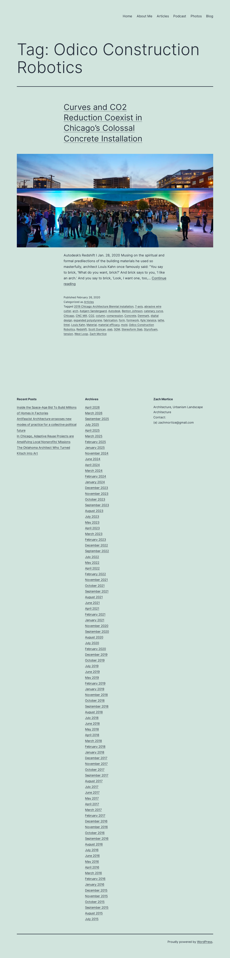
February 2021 (95, 614)
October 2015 (95, 902)
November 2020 (96, 626)
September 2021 (96, 591)
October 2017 (94, 769)
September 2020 (97, 631)
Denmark (143, 315)
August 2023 (94, 511)
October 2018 (95, 700)
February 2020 (95, 649)
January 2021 (94, 620)
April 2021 (92, 608)
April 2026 (92, 407)
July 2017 (91, 786)
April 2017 (92, 804)
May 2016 (92, 861)
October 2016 (95, 833)
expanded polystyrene (88, 320)
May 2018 (92, 729)
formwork (132, 320)
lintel (67, 324)
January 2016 (94, 884)
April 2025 (92, 430)
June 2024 (92, 459)
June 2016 (92, 855)
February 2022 (95, 574)
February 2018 (95, 746)
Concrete (130, 315)
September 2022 (97, 551)
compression (115, 315)
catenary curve (153, 311)
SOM (117, 329)
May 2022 (92, 562)
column (100, 315)
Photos (196, 16)
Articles (163, 16)
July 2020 (92, 643)
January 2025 (95, 447)
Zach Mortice (98, 333)
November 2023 (96, 493)
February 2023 (95, 539)
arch (75, 311)
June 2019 (92, 671)
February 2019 (95, 683)
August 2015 (94, 913)
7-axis (139, 306)
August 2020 (94, 637)
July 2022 (92, 557)
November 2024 (96, 453)
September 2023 (97, 505)
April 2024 (92, 465)
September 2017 (96, 775)
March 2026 (93, 413)
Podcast (179, 16)
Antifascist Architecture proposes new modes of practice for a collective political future (46, 424)
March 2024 (94, 470)
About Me (144, 16)
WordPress (204, 942)
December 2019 (96, 654)
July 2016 (91, 850)
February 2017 (95, 815)
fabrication (110, 320)
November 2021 (96, 579)
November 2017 (96, 763)
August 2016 (94, 844)
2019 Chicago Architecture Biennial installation (104, 306)
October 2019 (95, 660)
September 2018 (96, 706)
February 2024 (95, 476)
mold (124, 324)
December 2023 (96, 488)
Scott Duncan (97, 329)
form (122, 320)
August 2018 (94, 712)
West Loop (81, 333)
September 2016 (96, 838)
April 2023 (92, 528)
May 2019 (92, 677)
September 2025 (97, 419)
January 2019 (94, 689)
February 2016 (95, 878)
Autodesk (114, 311)
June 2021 (92, 603)
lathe (161, 320)
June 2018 (92, 723)
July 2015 (91, 919)
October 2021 (95, 585)
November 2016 (96, 827)
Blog (209, 16)
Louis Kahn (78, 324)
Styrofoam (150, 329)
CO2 (91, 315)
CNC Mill (81, 315)
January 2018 (94, 752)
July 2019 (91, 666)
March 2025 (93, 436)
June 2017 (92, 792)
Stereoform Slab (132, 329)
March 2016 (93, 873)
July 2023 (92, 516)
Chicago (69, 315)
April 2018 (92, 735)
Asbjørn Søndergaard (93, 311)
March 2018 (93, 741)
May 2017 (92, 798)
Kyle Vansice (148, 320)
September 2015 (96, 907)
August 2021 (94, 597)
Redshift (81, 329)
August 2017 (94, 781)
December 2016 (96, 821)
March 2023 (93, 534)
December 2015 (96, 890)
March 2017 (93, 810)
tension (68, 333)
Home (127, 16)
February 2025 (95, 442)
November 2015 (96, 896)
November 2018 (96, 695)
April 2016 (92, 867)
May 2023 (92, 522)
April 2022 (92, 568)
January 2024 (95, 482)
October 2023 (95, 499)
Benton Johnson (132, 311)
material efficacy (109, 324)
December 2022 (96, 545)
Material (92, 324)
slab (109, 329)
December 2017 (96, 758)
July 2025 (92, 424)
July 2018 (91, 718)
